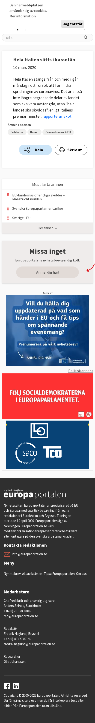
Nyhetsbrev (12, 573)
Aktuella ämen (32, 573)
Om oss (81, 573)
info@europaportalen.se (29, 554)
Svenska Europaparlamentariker (37, 208)
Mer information (22, 16)
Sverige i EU (21, 218)
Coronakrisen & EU (58, 132)
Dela (39, 149)
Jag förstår (72, 24)
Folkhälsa (17, 132)
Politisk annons (80, 370)
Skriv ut (74, 149)
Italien (34, 132)
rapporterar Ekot (56, 116)
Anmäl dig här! (47, 272)
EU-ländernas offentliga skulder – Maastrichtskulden (38, 197)
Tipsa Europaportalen (59, 573)
